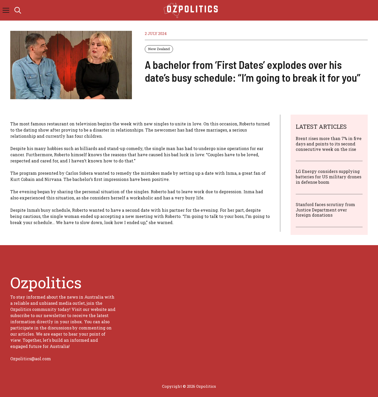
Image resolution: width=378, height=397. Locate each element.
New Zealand (159, 49)
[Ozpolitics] (192, 10)
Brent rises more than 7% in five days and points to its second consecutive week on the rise (329, 144)
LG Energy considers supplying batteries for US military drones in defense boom (328, 177)
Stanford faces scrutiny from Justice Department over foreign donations (325, 210)
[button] (18, 10)
